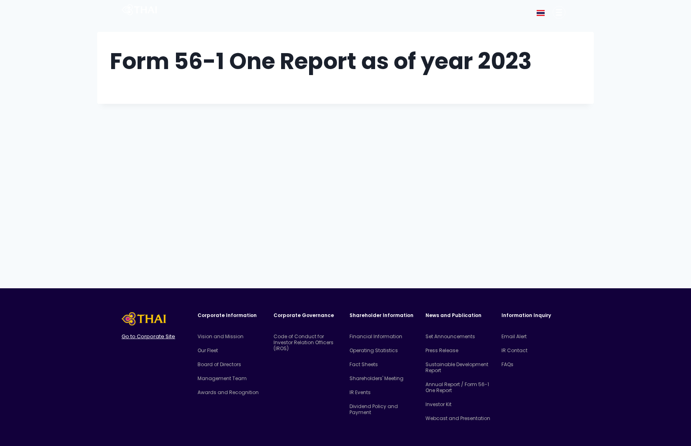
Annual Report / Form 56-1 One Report (457, 387)
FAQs (507, 364)
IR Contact (514, 350)
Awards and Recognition (228, 392)
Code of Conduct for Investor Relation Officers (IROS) (304, 342)
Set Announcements (450, 336)
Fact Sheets (363, 364)
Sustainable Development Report (456, 367)
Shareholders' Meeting (376, 378)
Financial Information (375, 336)
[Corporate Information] (559, 12)
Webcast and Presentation (457, 418)
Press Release (441, 350)
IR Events (360, 392)
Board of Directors (219, 364)
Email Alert (514, 336)
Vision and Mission (221, 336)
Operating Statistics (373, 350)
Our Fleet (208, 350)
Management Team (222, 378)
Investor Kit (438, 404)
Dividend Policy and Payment (373, 409)
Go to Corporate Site (148, 336)
